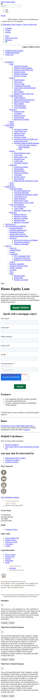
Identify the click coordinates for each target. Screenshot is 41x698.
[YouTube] (4, 487)
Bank (11, 64)
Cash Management (16, 96)
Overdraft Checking (21, 163)
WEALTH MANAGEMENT (15, 226)
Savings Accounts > (12, 462)
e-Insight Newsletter (21, 167)
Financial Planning (16, 228)
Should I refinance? (12, 445)
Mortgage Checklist (21, 218)
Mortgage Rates (19, 171)
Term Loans (18, 82)
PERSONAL (10, 125)
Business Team (19, 111)
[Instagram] (4, 494)
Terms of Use (10, 557)
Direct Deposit (19, 117)
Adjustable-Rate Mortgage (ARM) (26, 195)
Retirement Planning (17, 232)
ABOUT (8, 246)
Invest (12, 121)
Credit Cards (18, 161)
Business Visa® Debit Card (23, 70)
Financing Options (16, 189)
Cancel (12, 623)
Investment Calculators (22, 242)
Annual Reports (15, 250)
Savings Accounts (20, 76)
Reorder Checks (19, 72)
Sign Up (4, 497)
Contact (8, 30)
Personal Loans (19, 159)
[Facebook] (4, 475)
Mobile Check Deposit (22, 102)
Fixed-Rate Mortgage (21, 193)
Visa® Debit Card (20, 131)
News (12, 272)
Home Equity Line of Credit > (15, 458)
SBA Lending (19, 92)
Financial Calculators (17, 264)
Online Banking (19, 98)
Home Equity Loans (21, 200)
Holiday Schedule (16, 268)
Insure (12, 123)
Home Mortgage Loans (22, 153)
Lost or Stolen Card (12, 538)
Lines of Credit (19, 84)
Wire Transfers (19, 104)
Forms (7, 562)
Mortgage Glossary (20, 216)
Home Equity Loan (20, 157)
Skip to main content (8, 2)
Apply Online (19, 208)
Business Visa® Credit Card (23, 94)
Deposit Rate (18, 278)
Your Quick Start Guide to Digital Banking (27, 146)
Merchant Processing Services (24, 100)
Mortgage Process (20, 214)
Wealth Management (12, 53)
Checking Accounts (21, 66)
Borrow (12, 78)
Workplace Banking (21, 74)
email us (27, 430)
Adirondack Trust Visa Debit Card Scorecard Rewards (26, 140)
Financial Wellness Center (19, 266)
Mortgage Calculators (21, 222)
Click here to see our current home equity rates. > (18, 426)
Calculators (18, 113)
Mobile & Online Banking (23, 68)
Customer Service (11, 529)
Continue (4, 623)
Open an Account (11, 38)
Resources (8, 40)
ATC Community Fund (22, 256)
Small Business (19, 80)
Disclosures (9, 560)
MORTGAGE (10, 187)
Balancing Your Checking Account (26, 181)
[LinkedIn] (4, 481)
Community (14, 254)
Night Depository (20, 106)
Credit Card (9, 55)
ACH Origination (20, 107)
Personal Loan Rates (21, 173)
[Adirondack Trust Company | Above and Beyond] (19, 24)
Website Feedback (13, 497)
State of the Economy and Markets (26, 240)
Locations (8, 28)
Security (8, 32)
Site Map (13, 568)
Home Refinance (20, 199)
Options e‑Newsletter (21, 244)
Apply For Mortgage (17, 204)
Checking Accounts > (12, 460)
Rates (7, 36)
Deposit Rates (19, 169)
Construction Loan (20, 197)
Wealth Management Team (19, 236)
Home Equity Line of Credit (23, 202)
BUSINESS (9, 62)
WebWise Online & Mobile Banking (26, 143)
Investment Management (18, 230)
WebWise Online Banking (14, 51)
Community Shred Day (22, 258)
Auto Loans (18, 155)
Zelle (20, 149)
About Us (13, 248)
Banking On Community (22, 260)
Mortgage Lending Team (22, 210)
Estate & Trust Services (18, 234)
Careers (12, 252)
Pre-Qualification (20, 206)
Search (3, 15)
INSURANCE (10, 224)
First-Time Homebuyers (22, 191)
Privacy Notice (10, 555)
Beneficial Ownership (21, 119)
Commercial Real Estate (22, 86)
